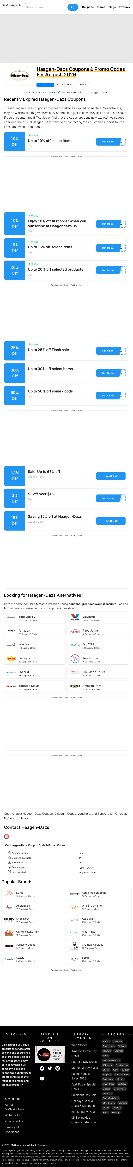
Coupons (88, 7)
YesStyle (107, 1051)
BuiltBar (125, 1070)
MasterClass (108, 1084)
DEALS (83, 84)
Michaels (123, 1103)
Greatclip (117, 1107)
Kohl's (105, 1055)
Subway (115, 1112)
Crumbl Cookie (121, 1074)
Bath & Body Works (111, 1060)
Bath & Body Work (111, 1098)
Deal (30, 145)
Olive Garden (109, 1103)
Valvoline (117, 1041)
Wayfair (120, 1079)
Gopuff (106, 1107)
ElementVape (120, 1089)
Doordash (107, 1093)
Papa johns (108, 1079)
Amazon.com (109, 1046)
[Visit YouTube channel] (50, 1054)
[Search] (72, 7)
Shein (105, 1112)
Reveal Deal (111, 475)
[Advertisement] (66, 38)
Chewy (106, 1070)
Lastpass (122, 1084)
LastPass (119, 1051)
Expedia (106, 1089)
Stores (101, 7)
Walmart (122, 1046)
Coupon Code (36, 476)
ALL (45, 84)
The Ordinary (122, 1065)
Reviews (124, 7)
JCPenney (107, 1065)
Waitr (115, 1070)
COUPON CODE (64, 84)
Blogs (112, 7)
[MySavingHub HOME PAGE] (12, 7)
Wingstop (107, 1074)
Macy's (106, 1041)
